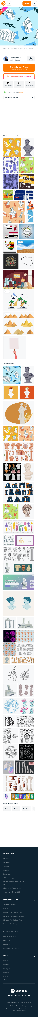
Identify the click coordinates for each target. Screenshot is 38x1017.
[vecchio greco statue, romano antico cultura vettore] (9, 599)
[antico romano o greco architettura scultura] (8, 683)
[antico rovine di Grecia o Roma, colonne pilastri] (10, 897)
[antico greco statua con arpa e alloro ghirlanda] (18, 505)
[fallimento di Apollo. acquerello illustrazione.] (10, 654)
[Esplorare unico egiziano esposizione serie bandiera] (10, 214)
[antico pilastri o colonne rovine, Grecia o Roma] (12, 804)
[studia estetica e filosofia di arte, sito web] (18, 749)
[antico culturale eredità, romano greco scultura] (12, 146)
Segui (31, 60)
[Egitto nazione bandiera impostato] (20, 265)
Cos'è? (21, 92)
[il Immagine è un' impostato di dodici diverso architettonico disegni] (18, 619)
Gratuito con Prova (19, 68)
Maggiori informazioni (12, 96)
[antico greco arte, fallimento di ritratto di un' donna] (11, 927)
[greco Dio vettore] (13, 695)
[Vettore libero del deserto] (18, 373)
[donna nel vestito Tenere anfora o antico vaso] (7, 268)
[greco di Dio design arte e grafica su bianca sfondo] (24, 942)
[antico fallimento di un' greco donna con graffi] (25, 854)
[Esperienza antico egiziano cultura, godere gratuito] (24, 212)
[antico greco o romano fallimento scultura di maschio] (9, 165)
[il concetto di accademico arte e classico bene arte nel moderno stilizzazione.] (9, 817)
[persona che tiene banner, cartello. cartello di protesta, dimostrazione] (14, 420)
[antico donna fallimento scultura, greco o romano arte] (7, 723)
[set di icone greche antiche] (12, 580)
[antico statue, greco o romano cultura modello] (14, 245)
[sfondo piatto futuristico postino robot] (18, 352)
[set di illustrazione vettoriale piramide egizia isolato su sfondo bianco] (18, 396)
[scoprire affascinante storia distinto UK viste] (13, 228)
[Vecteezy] (3, 3)
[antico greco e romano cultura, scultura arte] (10, 182)
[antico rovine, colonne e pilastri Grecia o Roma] (9, 790)
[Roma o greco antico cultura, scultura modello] (12, 448)
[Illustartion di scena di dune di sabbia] (12, 303)
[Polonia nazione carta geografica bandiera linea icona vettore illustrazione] (10, 334)
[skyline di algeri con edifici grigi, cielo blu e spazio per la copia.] (10, 288)
